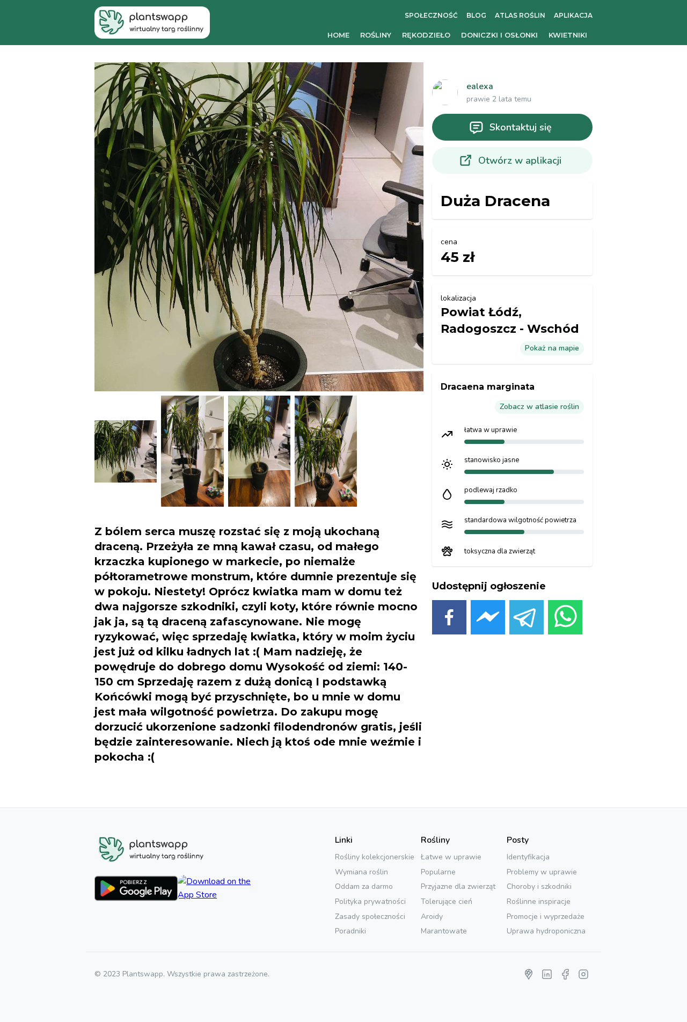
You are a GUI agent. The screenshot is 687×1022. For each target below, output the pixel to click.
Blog (476, 15)
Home (338, 35)
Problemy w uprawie (542, 872)
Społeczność (431, 15)
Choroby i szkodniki (539, 886)
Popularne (438, 872)
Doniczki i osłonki (499, 35)
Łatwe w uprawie (451, 857)
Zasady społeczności (370, 916)
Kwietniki (568, 35)
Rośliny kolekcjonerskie (374, 857)
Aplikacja (573, 15)
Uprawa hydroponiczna (546, 931)
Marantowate (444, 931)
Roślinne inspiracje (539, 901)
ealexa (479, 86)
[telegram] (526, 619)
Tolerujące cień (446, 901)
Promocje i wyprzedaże (545, 916)
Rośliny (375, 35)
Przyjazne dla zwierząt (458, 886)
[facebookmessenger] (488, 619)
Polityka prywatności (370, 901)
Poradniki (350, 931)
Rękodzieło (426, 35)
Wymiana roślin (361, 872)
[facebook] (449, 619)
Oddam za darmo (364, 886)
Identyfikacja (528, 857)
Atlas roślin (520, 15)
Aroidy (432, 916)
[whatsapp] (565, 619)
